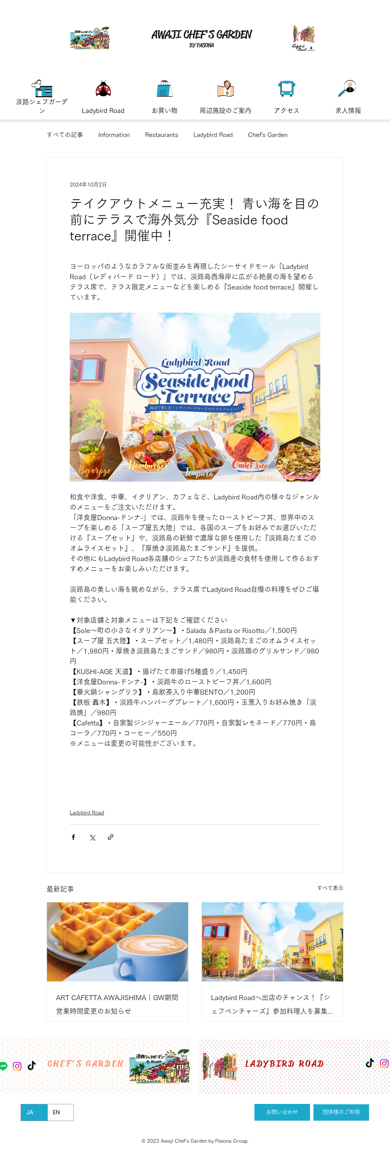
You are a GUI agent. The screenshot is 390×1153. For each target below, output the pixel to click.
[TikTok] (370, 1063)
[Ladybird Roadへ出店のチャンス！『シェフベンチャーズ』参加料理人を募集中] (272, 941)
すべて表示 (330, 888)
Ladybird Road (213, 135)
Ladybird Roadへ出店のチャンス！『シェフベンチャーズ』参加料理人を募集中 (270, 1006)
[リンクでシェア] (110, 837)
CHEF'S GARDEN (86, 1063)
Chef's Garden (268, 135)
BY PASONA (201, 45)
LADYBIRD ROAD (285, 1063)
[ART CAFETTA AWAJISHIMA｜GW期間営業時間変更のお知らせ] (117, 941)
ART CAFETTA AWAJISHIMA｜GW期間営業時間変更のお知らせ (117, 1004)
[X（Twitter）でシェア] (92, 837)
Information (114, 135)
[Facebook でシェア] (73, 837)
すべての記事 (64, 135)
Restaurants (161, 135)
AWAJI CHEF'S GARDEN (201, 34)
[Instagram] (384, 1063)
